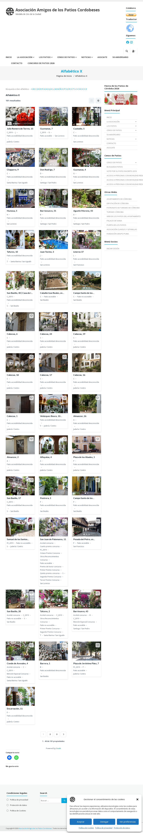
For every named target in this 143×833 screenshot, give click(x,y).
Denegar (104, 821)
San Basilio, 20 (14, 611)
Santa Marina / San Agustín (17, 183)
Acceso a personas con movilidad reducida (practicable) (122, 180)
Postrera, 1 (45, 498)
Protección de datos (122, 828)
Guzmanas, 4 (79, 169)
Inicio (9, 57)
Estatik (58, 748)
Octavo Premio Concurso (50, 553)
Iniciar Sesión (113, 248)
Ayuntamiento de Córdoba (119, 199)
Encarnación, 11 (15, 708)
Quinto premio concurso (50, 573)
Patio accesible (46, 136)
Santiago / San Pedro (48, 183)
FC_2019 (10, 543)
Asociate (102, 57)
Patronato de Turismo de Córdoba (122, 207)
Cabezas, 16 (79, 375)
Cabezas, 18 (13, 375)
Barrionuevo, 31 (48, 210)
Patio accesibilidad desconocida (20, 136)
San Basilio (14, 306)
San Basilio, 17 (14, 498)
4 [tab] (57, 123)
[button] (137, 799)
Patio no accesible (84, 296)
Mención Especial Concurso (84, 622)
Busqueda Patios (115, 167)
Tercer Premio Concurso (49, 580)
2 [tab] (52, 123)
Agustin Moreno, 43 (83, 210)
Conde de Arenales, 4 (17, 663)
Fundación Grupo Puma (118, 233)
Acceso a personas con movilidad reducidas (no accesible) (122, 184)
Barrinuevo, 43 (80, 611)
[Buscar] (64, 800)
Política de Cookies (86, 828)
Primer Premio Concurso (50, 570)
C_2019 (10, 132)
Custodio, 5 (78, 128)
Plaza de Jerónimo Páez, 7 (86, 663)
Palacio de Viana (114, 220)
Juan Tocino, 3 (47, 251)
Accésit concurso (46, 543)
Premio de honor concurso (50, 566)
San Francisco (78, 265)
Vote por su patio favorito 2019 (122, 171)
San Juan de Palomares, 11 (53, 539)
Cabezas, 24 (46, 334)
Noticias (86, 57)
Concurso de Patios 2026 (41, 63)
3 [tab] (54, 123)
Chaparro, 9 (13, 169)
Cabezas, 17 (46, 375)
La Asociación (24, 57)
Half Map (98, 100)
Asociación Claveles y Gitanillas (122, 229)
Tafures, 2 (45, 611)
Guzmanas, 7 (46, 128)
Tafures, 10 (12, 251)
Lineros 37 (78, 251)
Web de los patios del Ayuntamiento (122, 216)
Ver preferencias (128, 821)
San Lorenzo (60, 136)
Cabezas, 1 (12, 416)
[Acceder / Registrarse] (133, 51)
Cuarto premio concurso (50, 546)
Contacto (16, 63)
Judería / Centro (13, 142)
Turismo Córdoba (115, 212)
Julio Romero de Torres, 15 (20, 128)
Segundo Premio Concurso (50, 576)
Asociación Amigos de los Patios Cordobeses (58, 9)
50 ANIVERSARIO (120, 57)
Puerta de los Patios (116, 225)
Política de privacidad (103, 828)
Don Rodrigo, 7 (47, 169)
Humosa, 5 (12, 210)
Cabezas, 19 (79, 334)
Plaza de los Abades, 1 (84, 457)
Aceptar (80, 821)
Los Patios (45, 57)
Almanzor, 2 (13, 457)
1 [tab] (49, 123)
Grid (91, 100)
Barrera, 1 (45, 663)
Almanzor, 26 (79, 416)
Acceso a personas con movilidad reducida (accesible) (122, 175)
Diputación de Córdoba (118, 203)
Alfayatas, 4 (46, 457)
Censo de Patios (66, 57)
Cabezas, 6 (12, 334)
